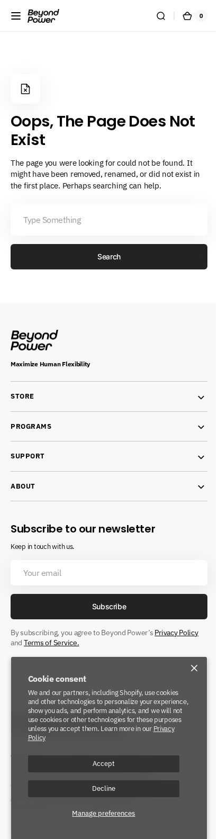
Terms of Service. (51, 642)
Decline (103, 788)
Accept (104, 763)
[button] (16, 16)
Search (105, 256)
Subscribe (105, 606)
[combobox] (105, 220)
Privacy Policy (176, 632)
